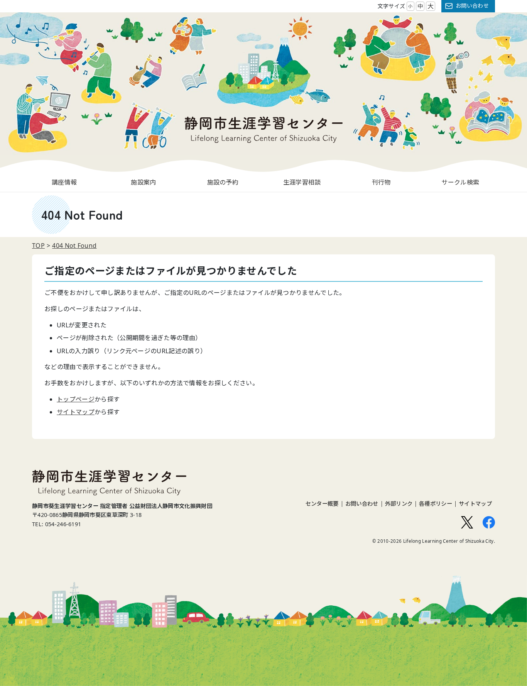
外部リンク (399, 503)
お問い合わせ (472, 5)
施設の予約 (223, 182)
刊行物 (381, 182)
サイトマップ (76, 412)
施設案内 (143, 182)
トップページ (76, 399)
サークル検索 (460, 182)
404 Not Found (74, 245)
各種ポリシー (435, 503)
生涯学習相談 (302, 182)
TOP (38, 245)
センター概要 (322, 503)
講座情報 (64, 182)
